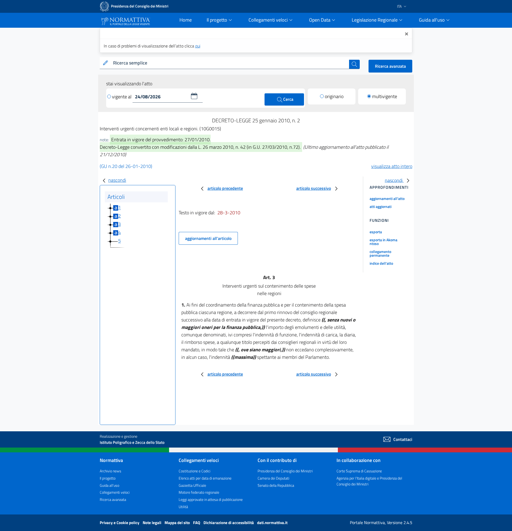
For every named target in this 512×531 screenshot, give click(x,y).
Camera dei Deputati (273, 478)
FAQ (197, 523)
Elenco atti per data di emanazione (205, 478)
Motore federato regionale (199, 492)
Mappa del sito (178, 523)
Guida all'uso (109, 485)
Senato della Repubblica (276, 485)
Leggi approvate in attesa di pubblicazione (211, 499)
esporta (376, 232)
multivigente (384, 96)
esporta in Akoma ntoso (383, 241)
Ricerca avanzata (390, 66)
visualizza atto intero (391, 166)
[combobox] (230, 63)
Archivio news (110, 471)
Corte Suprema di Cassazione (359, 471)
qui (197, 46)
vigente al (122, 96)
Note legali (152, 523)
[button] (194, 96)
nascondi (117, 180)
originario (334, 96)
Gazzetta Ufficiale (192, 485)
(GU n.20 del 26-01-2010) (126, 166)
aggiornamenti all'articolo (208, 238)
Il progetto (107, 478)
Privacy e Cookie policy (120, 523)
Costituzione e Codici (194, 471)
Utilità (183, 506)
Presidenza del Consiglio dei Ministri (285, 471)
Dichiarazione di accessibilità (229, 523)
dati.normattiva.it (272, 523)
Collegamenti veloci (115, 492)
